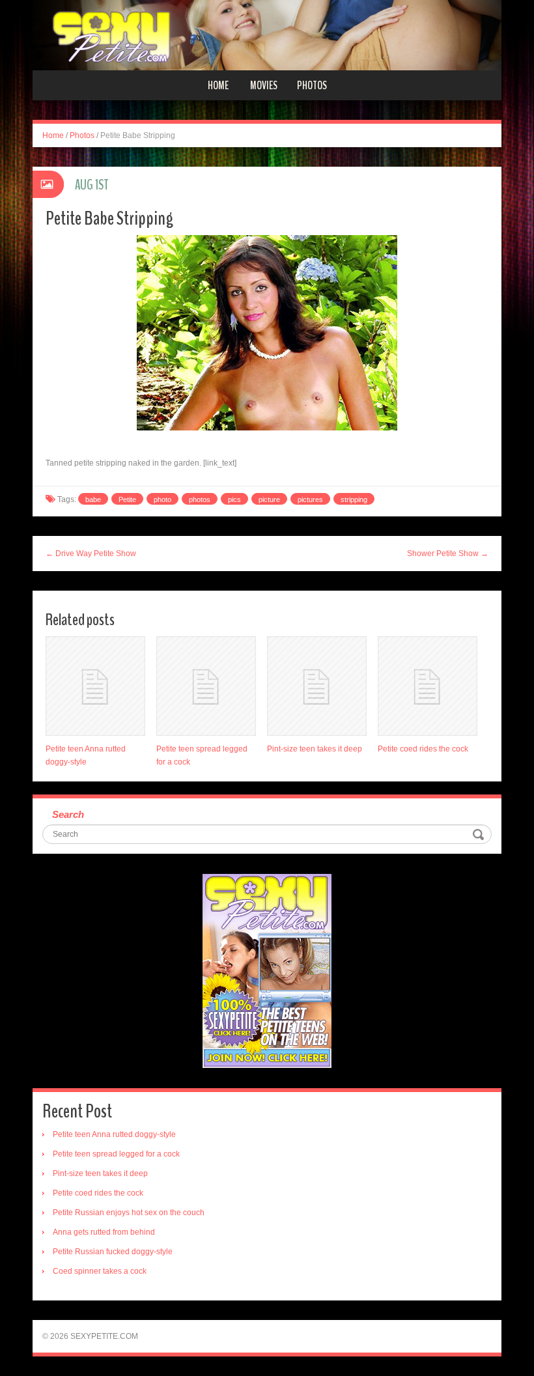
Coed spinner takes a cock (100, 1271)
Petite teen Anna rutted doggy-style (114, 1134)
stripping (354, 499)
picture (269, 499)
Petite (127, 499)
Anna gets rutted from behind (104, 1232)
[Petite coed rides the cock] (427, 686)
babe (93, 499)
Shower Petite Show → (447, 553)
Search (68, 814)
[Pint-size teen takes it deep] (317, 686)
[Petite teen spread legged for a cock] (206, 686)
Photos (312, 85)
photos (199, 499)
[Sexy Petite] (267, 34)
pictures (310, 499)
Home (218, 85)
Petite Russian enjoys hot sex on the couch (128, 1212)
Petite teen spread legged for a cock (116, 1153)
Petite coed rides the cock (423, 748)
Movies (263, 85)
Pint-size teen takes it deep (314, 748)
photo (162, 499)
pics (234, 499)
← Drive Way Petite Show (91, 553)
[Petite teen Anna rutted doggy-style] (95, 686)
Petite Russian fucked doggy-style (113, 1251)
